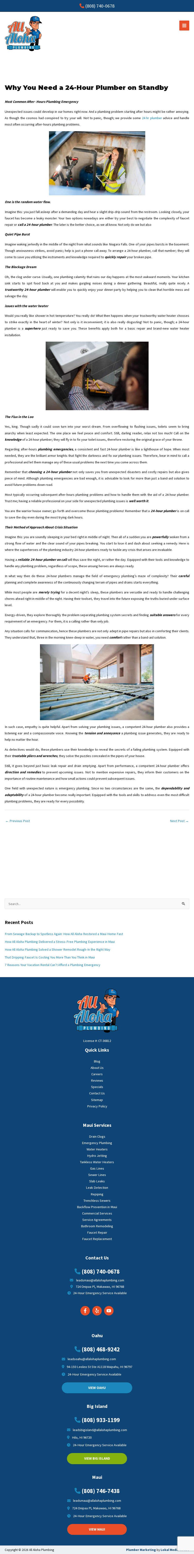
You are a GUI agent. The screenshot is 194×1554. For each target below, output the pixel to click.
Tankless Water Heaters (97, 1162)
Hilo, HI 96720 (82, 1437)
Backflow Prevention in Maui (97, 1207)
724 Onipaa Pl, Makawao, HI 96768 (99, 1286)
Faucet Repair (97, 1232)
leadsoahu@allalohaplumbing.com (92, 1359)
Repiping (97, 1194)
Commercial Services (97, 1213)
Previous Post (17, 821)
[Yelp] (97, 1310)
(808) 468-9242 (101, 1349)
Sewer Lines (97, 1175)
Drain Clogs (97, 1136)
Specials (97, 1087)
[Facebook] (85, 1310)
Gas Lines (97, 1168)
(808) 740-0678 (100, 6)
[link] (175, 1550)
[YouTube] (109, 1310)
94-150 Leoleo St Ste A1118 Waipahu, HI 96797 (99, 1367)
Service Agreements (97, 1220)
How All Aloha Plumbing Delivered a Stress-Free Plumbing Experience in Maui (60, 942)
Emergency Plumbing (97, 1143)
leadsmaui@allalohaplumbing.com (99, 1280)
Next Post (179, 821)
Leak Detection (97, 1187)
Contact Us (97, 1093)
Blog (97, 1061)
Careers (97, 1074)
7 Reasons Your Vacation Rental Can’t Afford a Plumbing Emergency (52, 965)
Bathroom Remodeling (97, 1226)
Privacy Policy (97, 1106)
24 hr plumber (152, 118)
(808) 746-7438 (101, 1491)
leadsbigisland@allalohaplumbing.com (100, 1430)
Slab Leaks (97, 1181)
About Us (97, 1068)
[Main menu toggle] (184, 25)
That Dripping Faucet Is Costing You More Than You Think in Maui (50, 957)
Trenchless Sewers (97, 1200)
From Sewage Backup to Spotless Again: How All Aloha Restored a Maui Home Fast (64, 934)
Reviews (97, 1080)
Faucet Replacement (97, 1239)
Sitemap (97, 1100)
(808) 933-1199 (101, 1420)
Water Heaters (97, 1149)
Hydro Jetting (97, 1156)
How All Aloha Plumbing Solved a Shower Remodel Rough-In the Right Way (57, 949)
